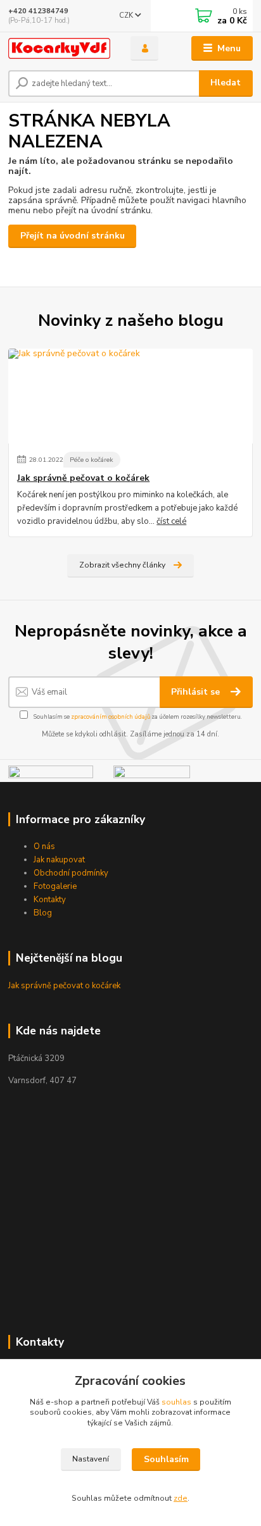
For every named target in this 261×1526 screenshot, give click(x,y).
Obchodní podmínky (71, 873)
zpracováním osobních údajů (110, 716)
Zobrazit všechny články (122, 565)
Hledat (225, 83)
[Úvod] (59, 48)
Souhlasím (166, 1459)
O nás (44, 846)
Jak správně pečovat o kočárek (83, 478)
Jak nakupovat (59, 859)
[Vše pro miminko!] (50, 773)
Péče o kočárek (91, 459)
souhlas (176, 1402)
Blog (43, 913)
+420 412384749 (38, 11)
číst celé (171, 521)
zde (181, 1498)
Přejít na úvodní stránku (72, 236)
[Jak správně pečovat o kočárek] (130, 396)
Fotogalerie (55, 886)
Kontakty (50, 899)
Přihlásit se (196, 692)
